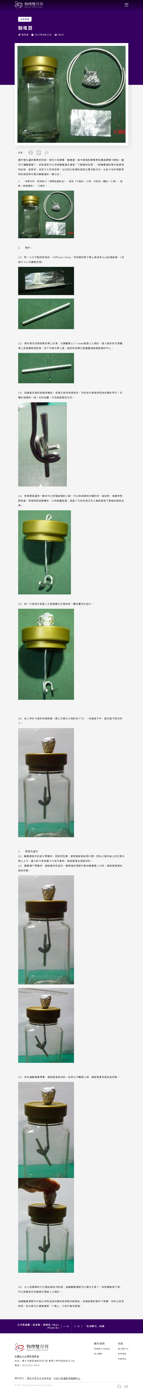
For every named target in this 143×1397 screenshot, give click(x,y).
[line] (38, 152)
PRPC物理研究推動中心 (67, 1378)
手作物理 (24, 19)
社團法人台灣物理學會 (27, 1356)
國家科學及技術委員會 (39, 1378)
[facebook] (30, 152)
